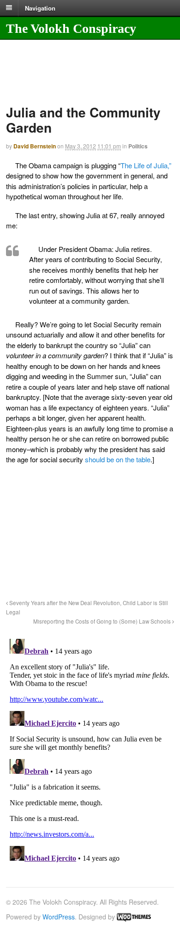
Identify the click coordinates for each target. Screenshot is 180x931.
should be (99, 459)
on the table (133, 459)
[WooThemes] (134, 916)
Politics (138, 146)
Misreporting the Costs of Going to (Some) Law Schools (102, 621)
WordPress (58, 916)
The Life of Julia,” (145, 165)
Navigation (40, 7)
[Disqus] (90, 750)
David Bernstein (34, 146)
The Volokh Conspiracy (71, 28)
